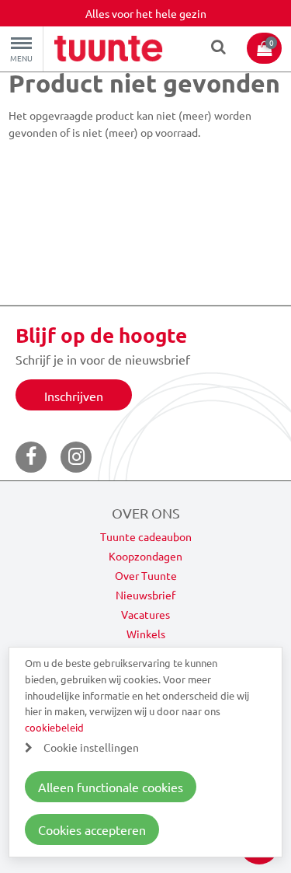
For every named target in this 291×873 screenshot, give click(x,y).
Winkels (145, 634)
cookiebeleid (54, 727)
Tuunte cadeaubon (146, 536)
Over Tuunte (146, 575)
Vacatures (145, 614)
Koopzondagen (145, 556)
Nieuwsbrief (145, 595)
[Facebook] (31, 457)
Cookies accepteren (92, 829)
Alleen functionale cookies (110, 786)
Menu (21, 58)
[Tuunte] (108, 50)
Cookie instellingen (91, 747)
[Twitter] (76, 457)
